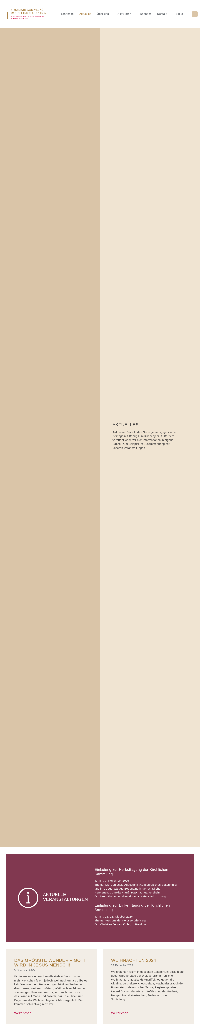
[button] (195, 14)
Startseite (67, 13)
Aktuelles (85, 13)
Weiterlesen (22, 1013)
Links (179, 13)
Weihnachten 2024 (133, 960)
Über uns (103, 13)
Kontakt (162, 13)
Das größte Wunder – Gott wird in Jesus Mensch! (50, 963)
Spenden (146, 13)
